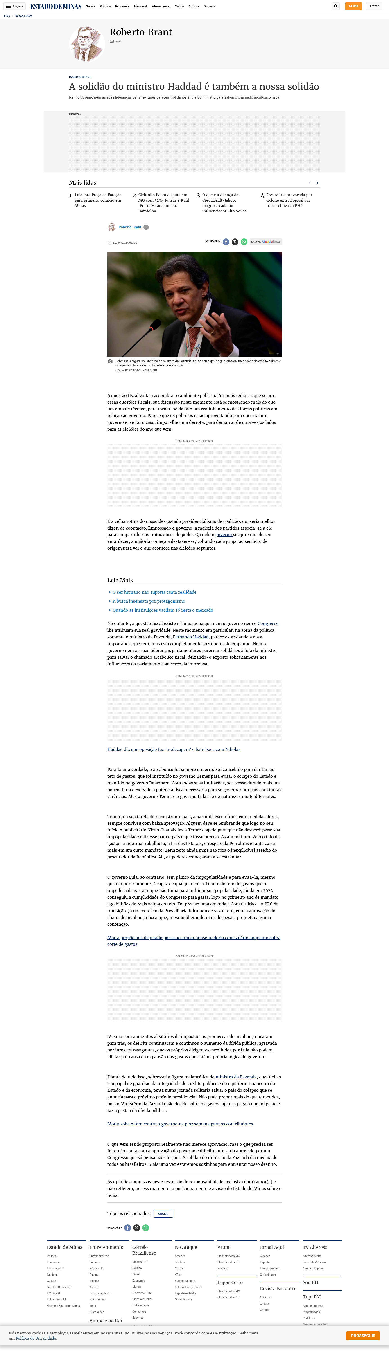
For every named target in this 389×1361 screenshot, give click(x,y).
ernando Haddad (191, 637)
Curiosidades (268, 1275)
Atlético (180, 1262)
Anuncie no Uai (106, 1321)
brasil (163, 1213)
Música (94, 1281)
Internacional (160, 6)
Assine (353, 6)
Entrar (374, 6)
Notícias (222, 1268)
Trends (94, 1287)
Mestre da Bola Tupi (315, 1324)
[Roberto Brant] (111, 227)
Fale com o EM (56, 1299)
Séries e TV (97, 1268)
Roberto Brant (23, 16)
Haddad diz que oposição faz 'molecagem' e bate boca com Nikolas (173, 749)
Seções (18, 6)
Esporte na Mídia (185, 1293)
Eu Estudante (140, 1305)
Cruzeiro (180, 1268)
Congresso (268, 623)
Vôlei (178, 1275)
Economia (122, 6)
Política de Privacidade (36, 1338)
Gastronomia (98, 1299)
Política (105, 6)
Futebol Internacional (188, 1287)
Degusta (210, 6)
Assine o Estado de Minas (63, 1306)
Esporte (265, 1262)
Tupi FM (312, 1297)
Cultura (194, 6)
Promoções (97, 1312)
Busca (336, 6)
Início (6, 16)
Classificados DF (228, 1262)
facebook (226, 241)
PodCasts (309, 1318)
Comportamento (100, 1293)
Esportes (138, 1318)
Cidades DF (139, 1262)
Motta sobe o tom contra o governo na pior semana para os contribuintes (180, 1124)
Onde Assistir (183, 1299)
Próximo (317, 183)
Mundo (136, 1287)
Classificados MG (228, 1256)
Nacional (140, 6)
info (146, 227)
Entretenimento (99, 1256)
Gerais (90, 6)
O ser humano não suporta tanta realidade (155, 592)
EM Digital (53, 1293)
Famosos (96, 1262)
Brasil (136, 1274)
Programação (311, 1312)
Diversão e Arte (142, 1293)
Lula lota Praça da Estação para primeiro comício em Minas (98, 200)
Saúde (179, 6)
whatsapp (244, 241)
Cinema (94, 1275)
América (180, 1256)
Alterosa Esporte (313, 1268)
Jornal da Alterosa (314, 1262)
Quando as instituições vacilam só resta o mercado (163, 610)
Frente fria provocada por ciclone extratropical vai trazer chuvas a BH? (289, 200)
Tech (93, 1306)
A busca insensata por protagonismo (149, 601)
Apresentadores (313, 1306)
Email (118, 41)
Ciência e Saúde (142, 1299)
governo (224, 534)
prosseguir (363, 1335)
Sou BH (310, 1282)
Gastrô (264, 1310)
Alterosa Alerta (312, 1256)
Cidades (265, 1256)
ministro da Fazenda (236, 1077)
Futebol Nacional (185, 1281)
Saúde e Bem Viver (59, 1287)
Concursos (139, 1311)
